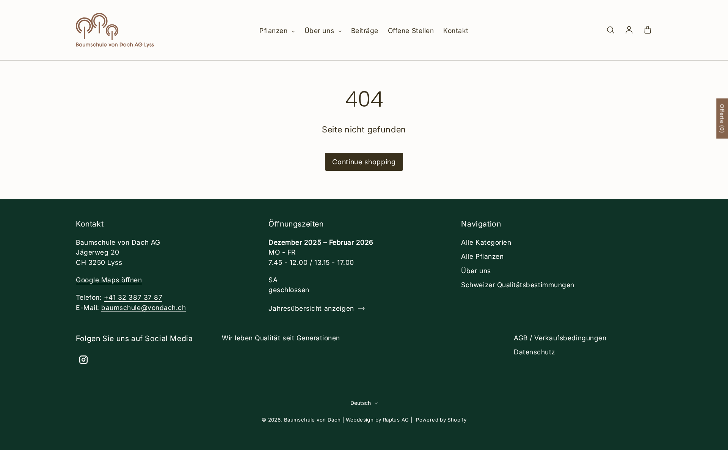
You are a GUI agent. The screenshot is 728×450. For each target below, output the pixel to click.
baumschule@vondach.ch (143, 308)
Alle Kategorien (486, 242)
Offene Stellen (411, 31)
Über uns (320, 31)
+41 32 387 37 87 (133, 297)
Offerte (722, 118)
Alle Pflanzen (482, 256)
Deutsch (360, 403)
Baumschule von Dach (312, 420)
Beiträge (364, 31)
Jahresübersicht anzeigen (311, 308)
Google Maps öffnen (109, 280)
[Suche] (610, 30)
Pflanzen (274, 31)
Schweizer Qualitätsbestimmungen (517, 285)
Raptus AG (396, 420)
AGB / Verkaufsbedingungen (560, 338)
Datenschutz (534, 352)
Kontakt (456, 31)
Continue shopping (363, 162)
